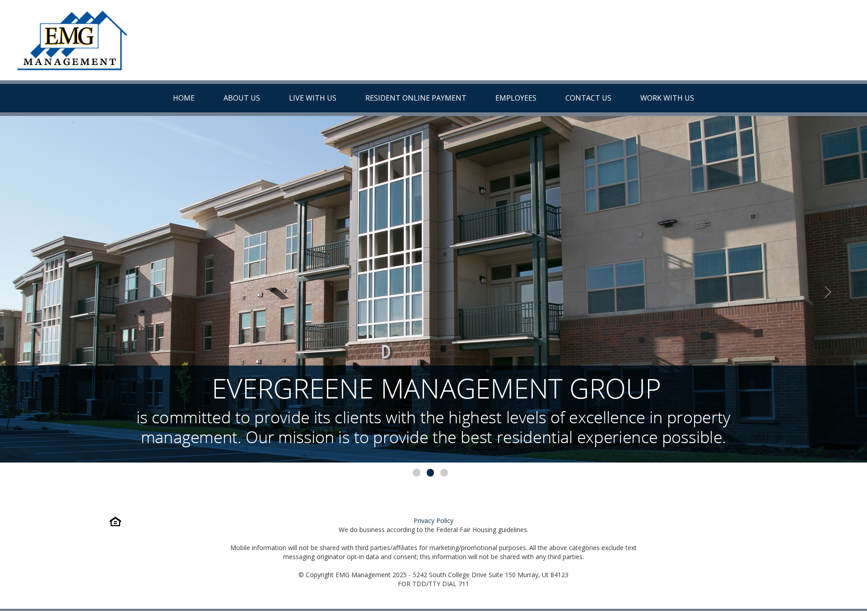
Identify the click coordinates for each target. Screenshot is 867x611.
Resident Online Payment (415, 98)
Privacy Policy (433, 520)
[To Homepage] (72, 40)
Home (184, 98)
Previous (43, 289)
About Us (242, 98)
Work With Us (667, 98)
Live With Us (312, 98)
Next (823, 289)
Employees (515, 98)
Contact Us (588, 98)
